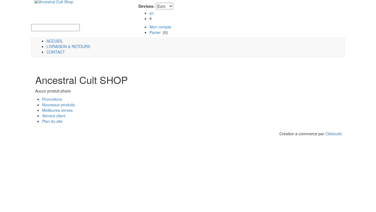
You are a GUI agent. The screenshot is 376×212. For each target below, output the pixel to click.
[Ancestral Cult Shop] (50, 5)
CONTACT (56, 52)
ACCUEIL (55, 41)
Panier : (156, 32)
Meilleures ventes (57, 110)
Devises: (146, 6)
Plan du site (52, 121)
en (151, 13)
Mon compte (160, 27)
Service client (53, 115)
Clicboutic (333, 133)
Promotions (52, 99)
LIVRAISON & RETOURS (68, 46)
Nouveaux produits (58, 104)
